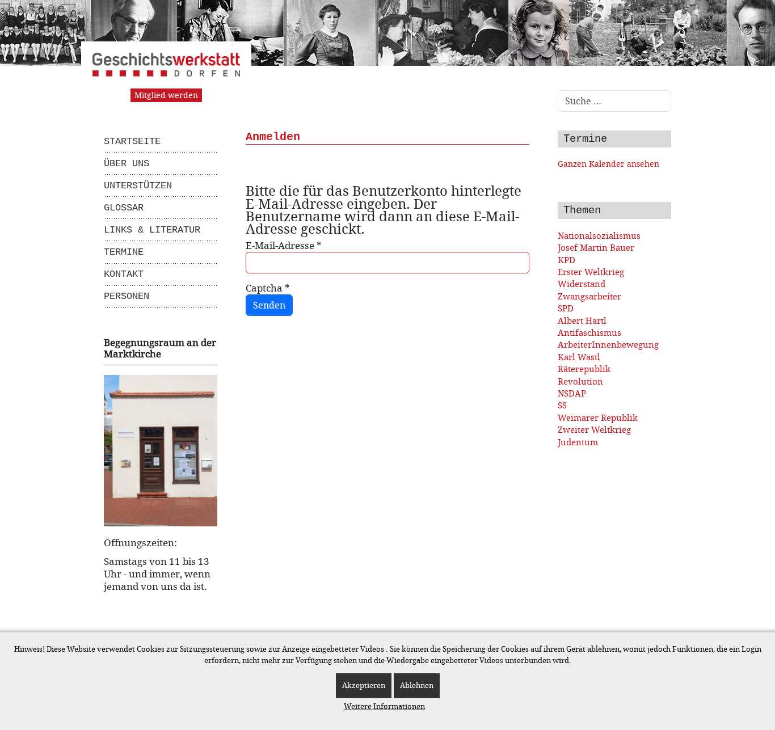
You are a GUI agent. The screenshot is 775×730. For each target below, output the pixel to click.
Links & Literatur (152, 230)
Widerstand (581, 284)
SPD (566, 308)
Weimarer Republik (598, 418)
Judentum (578, 442)
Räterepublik (584, 369)
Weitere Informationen (384, 706)
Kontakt (124, 274)
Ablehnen (416, 685)
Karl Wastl (579, 357)
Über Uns (126, 163)
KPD (566, 260)
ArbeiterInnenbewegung (608, 345)
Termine (124, 252)
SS (562, 405)
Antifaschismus (589, 333)
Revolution (580, 381)
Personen (126, 296)
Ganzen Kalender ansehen (608, 164)
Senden (269, 305)
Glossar (124, 207)
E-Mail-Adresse (284, 245)
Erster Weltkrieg (591, 272)
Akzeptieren (363, 685)
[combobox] (614, 101)
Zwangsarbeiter (589, 296)
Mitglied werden (166, 95)
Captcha (268, 288)
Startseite (132, 141)
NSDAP (572, 393)
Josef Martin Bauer (596, 248)
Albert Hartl (582, 321)
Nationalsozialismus (599, 236)
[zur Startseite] (166, 69)
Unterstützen (138, 185)
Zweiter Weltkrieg (594, 430)
